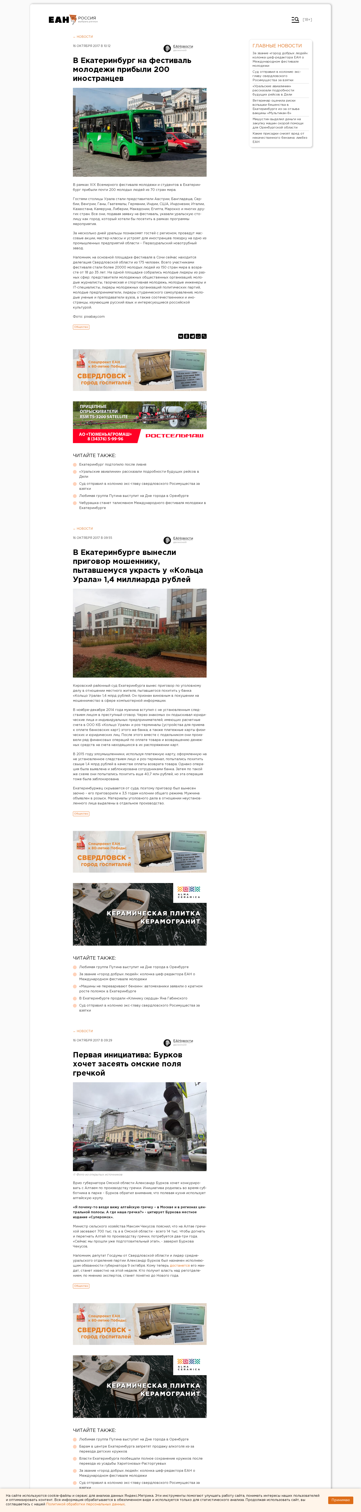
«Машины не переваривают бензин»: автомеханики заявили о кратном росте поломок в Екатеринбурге (140, 989)
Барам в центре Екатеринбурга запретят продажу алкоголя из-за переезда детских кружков (136, 1449)
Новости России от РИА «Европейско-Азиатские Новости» (63, 20)
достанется (180, 1265)
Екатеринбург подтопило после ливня (112, 464)
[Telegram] (192, 336)
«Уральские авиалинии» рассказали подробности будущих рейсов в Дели (139, 474)
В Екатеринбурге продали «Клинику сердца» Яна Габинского (133, 998)
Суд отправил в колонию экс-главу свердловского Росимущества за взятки (139, 486)
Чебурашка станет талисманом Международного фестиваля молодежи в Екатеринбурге (142, 505)
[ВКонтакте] (180, 336)
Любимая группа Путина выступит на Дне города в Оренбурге (134, 496)
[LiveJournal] (204, 336)
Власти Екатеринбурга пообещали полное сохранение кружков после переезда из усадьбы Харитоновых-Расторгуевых (141, 1461)
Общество (81, 327)
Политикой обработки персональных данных (85, 1504)
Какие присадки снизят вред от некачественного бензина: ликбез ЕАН (280, 137)
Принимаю (341, 1500)
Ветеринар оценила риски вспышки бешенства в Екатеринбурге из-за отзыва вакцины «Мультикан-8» (276, 107)
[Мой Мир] (198, 336)
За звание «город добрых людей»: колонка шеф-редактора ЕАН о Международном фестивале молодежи (137, 977)
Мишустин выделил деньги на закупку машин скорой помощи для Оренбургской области (278, 123)
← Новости (83, 37)
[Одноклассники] (186, 336)
